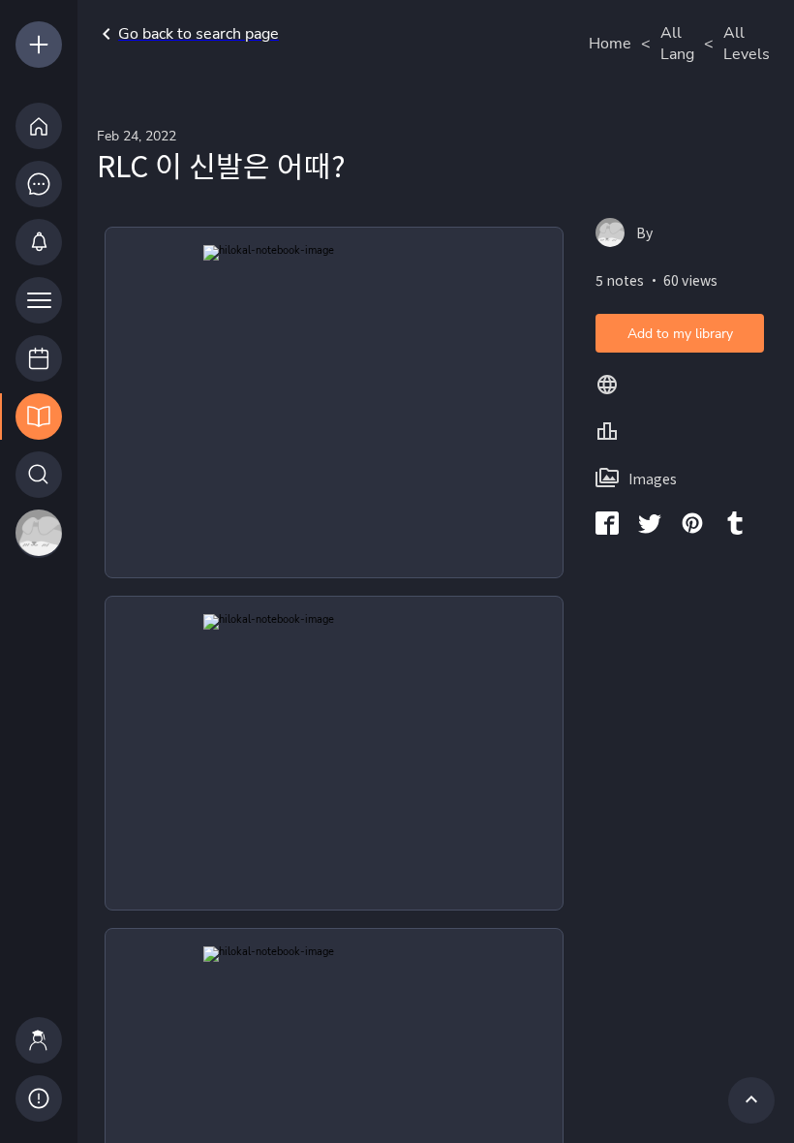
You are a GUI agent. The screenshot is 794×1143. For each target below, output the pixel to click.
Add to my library (680, 333)
